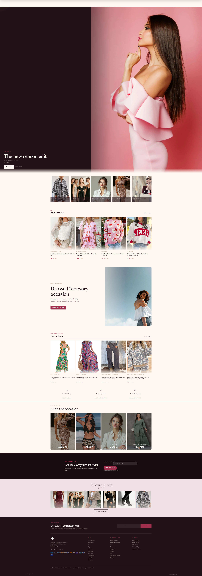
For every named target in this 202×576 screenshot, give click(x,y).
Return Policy (135, 542)
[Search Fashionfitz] (167, 2)
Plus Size (90, 560)
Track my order (114, 540)
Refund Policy (135, 544)
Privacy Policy (135, 547)
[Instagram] (51, 549)
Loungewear (91, 555)
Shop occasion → (19, 166)
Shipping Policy (136, 540)
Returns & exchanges (115, 542)
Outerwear (90, 551)
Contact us (112, 547)
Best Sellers (91, 542)
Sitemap (112, 557)
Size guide (112, 549)
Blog (111, 553)
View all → (148, 213)
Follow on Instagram (101, 511)
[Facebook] (57, 549)
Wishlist (112, 551)
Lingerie (90, 557)
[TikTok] (54, 549)
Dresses (90, 544)
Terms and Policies (172, 574)
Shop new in (9, 166)
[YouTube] (60, 549)
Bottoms (90, 549)
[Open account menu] (171, 2)
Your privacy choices (115, 555)
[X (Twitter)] (62, 549)
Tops (89, 547)
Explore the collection (58, 307)
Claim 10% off (109, 467)
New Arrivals (91, 540)
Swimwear (90, 553)
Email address (108, 462)
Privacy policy (116, 470)
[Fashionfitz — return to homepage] (101, 2)
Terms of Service (136, 549)
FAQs (111, 544)
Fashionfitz (31, 574)
